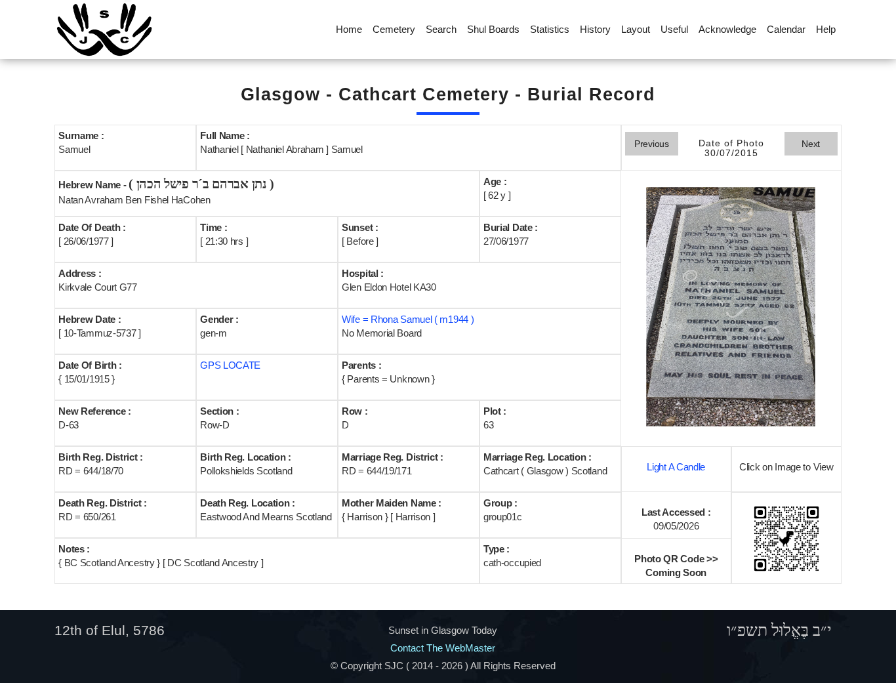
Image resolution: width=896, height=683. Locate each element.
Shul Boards (493, 29)
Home (349, 29)
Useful (674, 29)
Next (811, 143)
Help (826, 29)
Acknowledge (727, 29)
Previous (651, 143)
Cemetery (394, 29)
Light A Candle (676, 466)
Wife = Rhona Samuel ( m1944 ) (408, 319)
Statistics (549, 29)
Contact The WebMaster (442, 647)
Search (441, 29)
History (595, 29)
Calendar (786, 29)
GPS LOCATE (230, 365)
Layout (635, 29)
